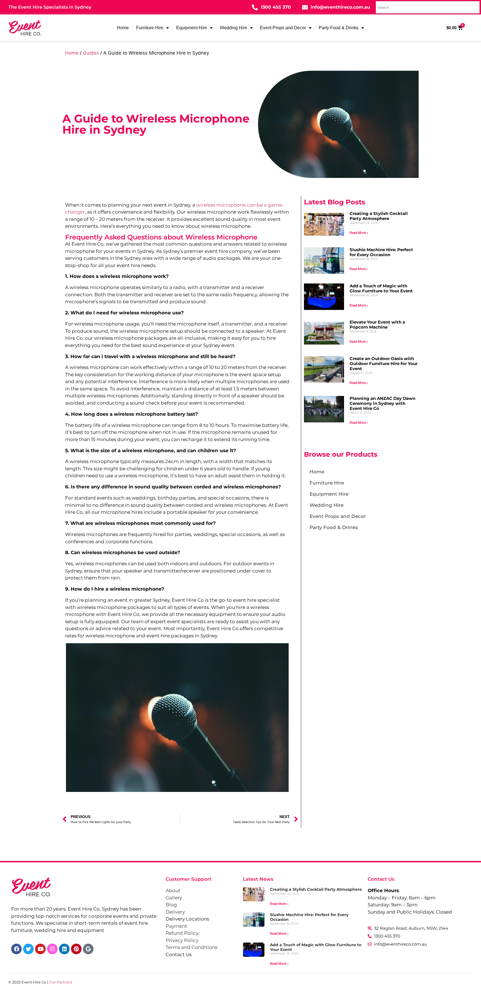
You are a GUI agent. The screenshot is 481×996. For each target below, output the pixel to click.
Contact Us (179, 954)
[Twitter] (28, 949)
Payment (176, 926)
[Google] (88, 949)
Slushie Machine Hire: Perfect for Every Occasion (381, 252)
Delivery (175, 912)
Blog (171, 904)
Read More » (359, 233)
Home (123, 27)
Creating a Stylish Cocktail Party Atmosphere (379, 216)
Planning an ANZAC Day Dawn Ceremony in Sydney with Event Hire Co (382, 403)
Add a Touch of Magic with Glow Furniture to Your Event (381, 288)
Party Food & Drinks (339, 27)
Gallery (174, 897)
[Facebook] (16, 949)
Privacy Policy (182, 940)
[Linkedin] (64, 949)
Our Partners (60, 982)
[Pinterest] (76, 949)
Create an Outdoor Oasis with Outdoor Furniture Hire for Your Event (384, 363)
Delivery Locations (187, 919)
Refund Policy (182, 933)
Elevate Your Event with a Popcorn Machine (377, 324)
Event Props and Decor (283, 27)
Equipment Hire (191, 27)
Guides (91, 53)
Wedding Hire (233, 27)
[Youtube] (40, 949)
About (173, 890)
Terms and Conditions (191, 947)
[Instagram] (52, 949)
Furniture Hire (149, 27)
